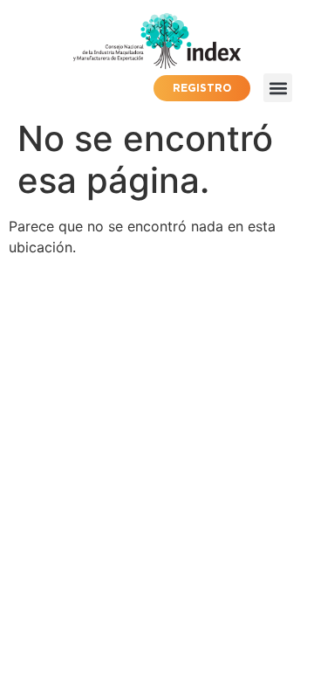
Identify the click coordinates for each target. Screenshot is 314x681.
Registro (202, 87)
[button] (277, 87)
